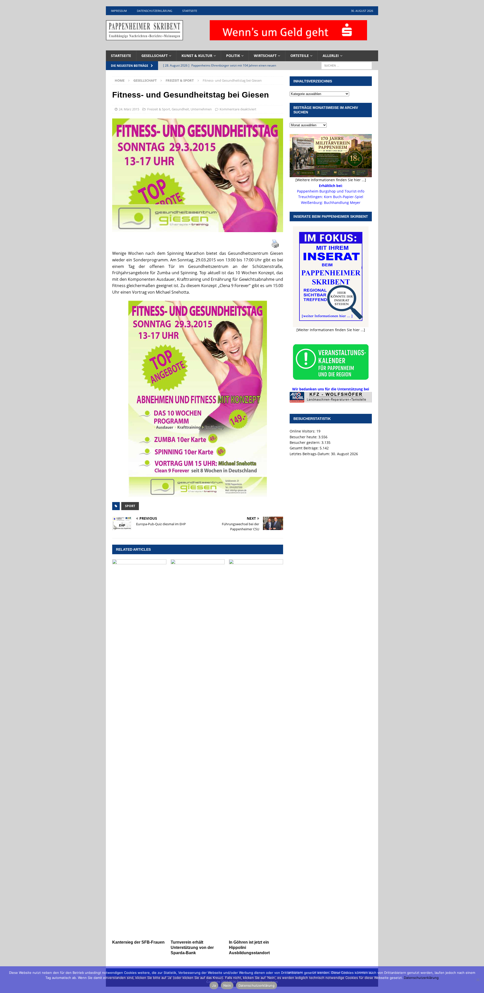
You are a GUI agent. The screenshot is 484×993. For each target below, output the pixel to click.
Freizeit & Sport (158, 109)
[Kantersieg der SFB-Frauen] (139, 748)
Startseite (189, 11)
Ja (214, 985)
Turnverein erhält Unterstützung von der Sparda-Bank (192, 947)
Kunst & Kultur (197, 55)
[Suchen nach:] (346, 65)
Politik (233, 55)
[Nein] (477, 979)
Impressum (119, 11)
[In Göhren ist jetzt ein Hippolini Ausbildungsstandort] (256, 748)
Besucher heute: (304, 437)
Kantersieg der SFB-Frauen (138, 942)
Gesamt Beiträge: (305, 448)
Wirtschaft (265, 55)
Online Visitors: (303, 431)
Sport (130, 506)
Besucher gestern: (305, 442)
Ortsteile (299, 55)
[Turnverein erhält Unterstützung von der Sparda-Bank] (198, 748)
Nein (227, 985)
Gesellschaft (154, 55)
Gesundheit (180, 109)
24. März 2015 (129, 109)
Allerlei (331, 55)
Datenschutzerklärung (154, 11)
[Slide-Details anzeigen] (331, 397)
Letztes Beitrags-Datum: (310, 453)
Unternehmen (201, 109)
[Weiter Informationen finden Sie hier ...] (330, 329)
